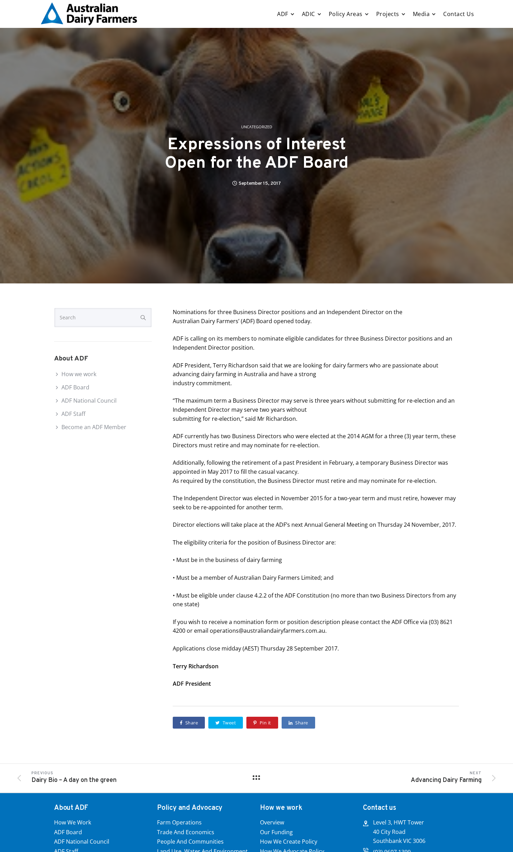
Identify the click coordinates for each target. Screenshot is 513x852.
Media (421, 14)
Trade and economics (185, 832)
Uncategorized (256, 127)
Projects (387, 14)
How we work (78, 374)
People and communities (190, 841)
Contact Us (458, 14)
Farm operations (179, 822)
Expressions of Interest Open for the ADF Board (257, 154)
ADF (282, 14)
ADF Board (75, 387)
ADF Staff (73, 414)
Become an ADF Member (93, 427)
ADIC (308, 14)
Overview (272, 822)
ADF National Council (89, 400)
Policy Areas (346, 14)
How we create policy (288, 841)
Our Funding (276, 832)
